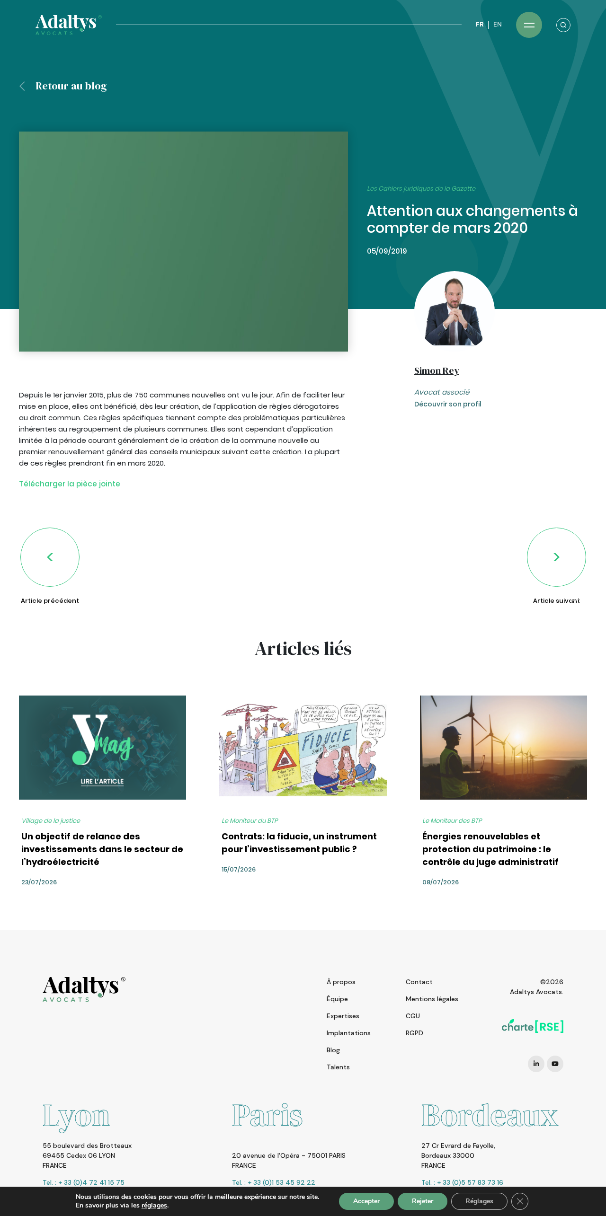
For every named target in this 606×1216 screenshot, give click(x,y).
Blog (333, 1050)
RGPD (414, 1033)
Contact (419, 982)
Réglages (479, 1201)
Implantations (349, 1033)
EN (497, 24)
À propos (341, 982)
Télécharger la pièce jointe (69, 484)
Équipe (337, 999)
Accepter (366, 1201)
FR (479, 24)
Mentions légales (432, 999)
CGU (413, 1016)
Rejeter (422, 1201)
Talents (338, 1067)
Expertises (343, 1016)
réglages (154, 1205)
